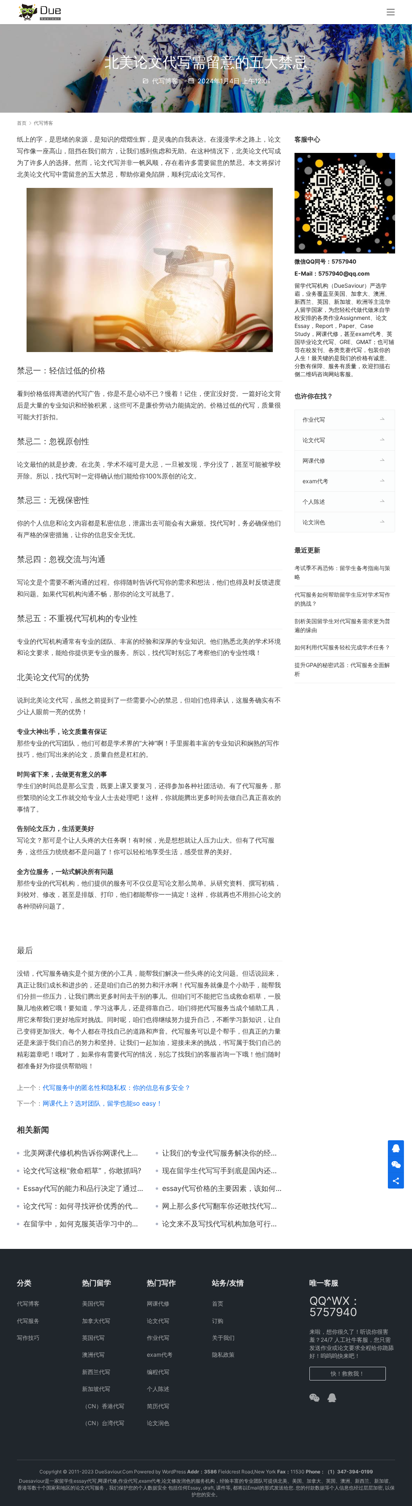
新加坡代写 (96, 1388)
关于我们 (223, 1337)
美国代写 (93, 1303)
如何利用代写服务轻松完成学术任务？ (342, 647)
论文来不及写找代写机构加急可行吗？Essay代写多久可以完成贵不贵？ (222, 1224)
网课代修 (314, 460)
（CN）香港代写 (103, 1406)
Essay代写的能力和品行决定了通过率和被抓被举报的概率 (83, 1189)
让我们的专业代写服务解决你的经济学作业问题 (222, 1153)
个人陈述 (314, 501)
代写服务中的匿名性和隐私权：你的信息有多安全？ (117, 1088)
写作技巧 (28, 1337)
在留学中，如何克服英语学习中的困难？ (83, 1224)
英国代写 (93, 1337)
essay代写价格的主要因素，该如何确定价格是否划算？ (222, 1189)
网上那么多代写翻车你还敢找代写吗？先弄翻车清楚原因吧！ (222, 1206)
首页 (22, 123)
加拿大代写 (96, 1320)
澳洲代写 (93, 1354)
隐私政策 (223, 1354)
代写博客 (165, 81)
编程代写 (158, 1371)
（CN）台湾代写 (103, 1422)
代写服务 (28, 1320)
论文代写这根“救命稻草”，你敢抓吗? (82, 1171)
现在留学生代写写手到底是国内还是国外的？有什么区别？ (222, 1171)
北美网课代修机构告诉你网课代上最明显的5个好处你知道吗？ (83, 1153)
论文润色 (314, 522)
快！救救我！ (348, 1373)
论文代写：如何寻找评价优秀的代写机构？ (83, 1206)
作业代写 (314, 419)
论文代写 (314, 440)
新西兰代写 (96, 1371)
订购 (217, 1320)
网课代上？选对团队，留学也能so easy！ (103, 1103)
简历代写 (158, 1406)
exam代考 (315, 481)
